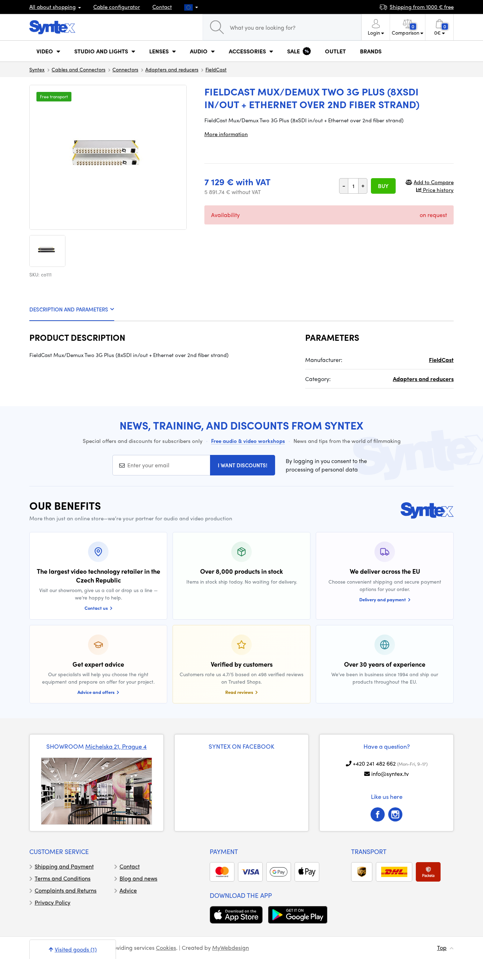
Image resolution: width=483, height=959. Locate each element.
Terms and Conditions (63, 878)
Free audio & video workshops (248, 441)
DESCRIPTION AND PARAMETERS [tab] (68, 309)
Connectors (125, 69)
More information (226, 134)
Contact (162, 7)
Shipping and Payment (64, 866)
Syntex (37, 69)
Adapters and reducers (171, 69)
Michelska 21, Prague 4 (116, 746)
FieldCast (216, 69)
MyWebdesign (230, 947)
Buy (383, 186)
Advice (128, 890)
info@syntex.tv (390, 774)
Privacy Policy (52, 902)
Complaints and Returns (66, 890)
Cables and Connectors (78, 69)
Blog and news (138, 878)
